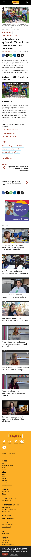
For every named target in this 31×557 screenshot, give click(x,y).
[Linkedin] (14, 55)
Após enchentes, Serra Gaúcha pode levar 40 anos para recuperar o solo (18, 168)
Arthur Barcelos (7, 51)
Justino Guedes (17, 145)
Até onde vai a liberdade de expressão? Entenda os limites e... (14, 295)
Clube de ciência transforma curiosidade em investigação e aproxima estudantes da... (13, 247)
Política (3, 468)
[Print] (22, 55)
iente (6, 542)
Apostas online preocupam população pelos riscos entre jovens (15, 319)
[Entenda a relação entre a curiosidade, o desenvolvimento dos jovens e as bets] (15, 382)
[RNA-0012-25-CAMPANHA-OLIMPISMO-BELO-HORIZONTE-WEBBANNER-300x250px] (17, 220)
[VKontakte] (21, 441)
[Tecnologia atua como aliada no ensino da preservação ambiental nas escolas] (15, 333)
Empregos (4, 481)
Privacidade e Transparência (9, 509)
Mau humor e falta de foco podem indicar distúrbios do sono (11, 183)
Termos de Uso (6, 511)
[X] (7, 55)
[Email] (18, 55)
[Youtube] (4, 447)
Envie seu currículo (6, 500)
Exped (3, 542)
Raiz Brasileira (15, 29)
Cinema (4, 478)
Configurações (13, 554)
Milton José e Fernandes (11, 149)
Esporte (4, 470)
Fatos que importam (7, 465)
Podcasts (8, 29)
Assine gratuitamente (8, 518)
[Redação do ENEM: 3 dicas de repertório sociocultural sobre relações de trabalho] (15, 408)
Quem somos (5, 540)
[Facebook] (3, 55)
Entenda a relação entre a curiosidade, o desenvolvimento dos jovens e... (15, 393)
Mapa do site (5, 533)
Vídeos (16, 152)
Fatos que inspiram (7, 485)
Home (3, 29)
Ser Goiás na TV (4, 228)
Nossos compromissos (8, 545)
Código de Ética (6, 507)
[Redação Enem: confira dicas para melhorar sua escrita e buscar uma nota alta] (15, 262)
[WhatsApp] (11, 55)
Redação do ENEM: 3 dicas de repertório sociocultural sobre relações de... (13, 418)
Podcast (4, 472)
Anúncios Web (5, 492)
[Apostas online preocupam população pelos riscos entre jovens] (15, 309)
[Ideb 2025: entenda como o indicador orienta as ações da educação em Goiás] (15, 358)
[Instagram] (9, 441)
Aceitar (5, 554)
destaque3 (6, 145)
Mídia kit (4, 494)
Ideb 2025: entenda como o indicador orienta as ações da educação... (15, 368)
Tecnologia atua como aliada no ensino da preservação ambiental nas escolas (14, 344)
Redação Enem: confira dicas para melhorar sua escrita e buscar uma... (15, 272)
